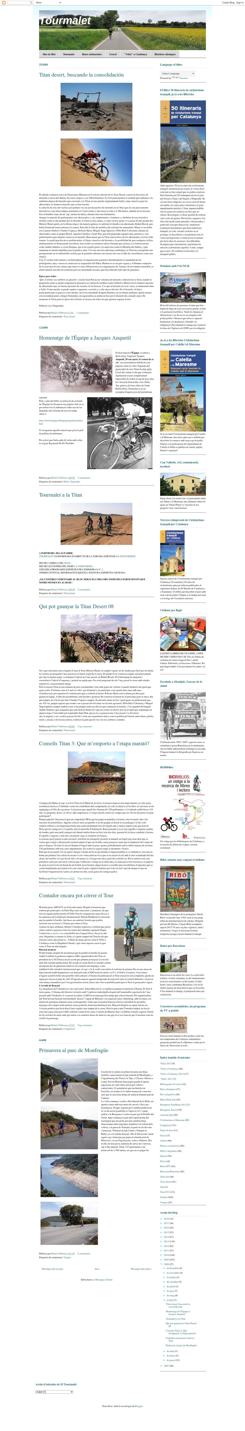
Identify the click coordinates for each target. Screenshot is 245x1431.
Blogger (139, 1406)
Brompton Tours (168, 1109)
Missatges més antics (141, 1268)
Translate (183, 78)
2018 (166, 1218)
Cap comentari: (85, 726)
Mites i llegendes (71, 481)
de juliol (171, 1286)
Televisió (164, 1176)
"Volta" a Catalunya (135, 54)
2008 (166, 1264)
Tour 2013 (165, 1191)
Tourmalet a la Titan (60, 494)
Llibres (163, 1140)
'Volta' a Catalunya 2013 (172, 1073)
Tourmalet (65, 20)
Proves (163, 1161)
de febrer (171, 1355)
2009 (166, 1259)
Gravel (113, 54)
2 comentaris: (83, 312)
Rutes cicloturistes (92, 54)
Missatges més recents (52, 1268)
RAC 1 (99, 569)
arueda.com (58, 933)
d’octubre (171, 1277)
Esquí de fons (166, 1130)
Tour (162, 1186)
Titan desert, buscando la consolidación (81, 74)
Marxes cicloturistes (170, 1145)
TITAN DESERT (127, 556)
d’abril (170, 1300)
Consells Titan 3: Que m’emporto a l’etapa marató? (94, 743)
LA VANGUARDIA (83, 566)
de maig (171, 1295)
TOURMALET (46, 556)
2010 (166, 1255)
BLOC (67, 562)
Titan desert (69, 316)
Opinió (163, 1156)
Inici (97, 1268)
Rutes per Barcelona (170, 1171)
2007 (166, 1365)
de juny (171, 1290)
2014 (166, 1236)
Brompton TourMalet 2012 (173, 1104)
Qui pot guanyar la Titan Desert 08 (76, 606)
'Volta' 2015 (166, 1063)
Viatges (67, 1257)
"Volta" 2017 (166, 1078)
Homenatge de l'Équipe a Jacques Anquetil (85, 337)
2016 (166, 1227)
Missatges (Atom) (103, 1279)
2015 (166, 1232)
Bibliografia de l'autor (170, 1084)
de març (171, 1351)
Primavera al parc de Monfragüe (73, 1050)
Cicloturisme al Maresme (172, 1120)
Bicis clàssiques (168, 1089)
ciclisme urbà (166, 1114)
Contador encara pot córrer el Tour (76, 895)
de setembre (173, 1281)
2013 (166, 1241)
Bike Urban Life (168, 1099)
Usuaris (163, 1197)
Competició (69, 1028)
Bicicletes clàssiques (165, 54)
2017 (166, 1223)
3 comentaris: (84, 589)
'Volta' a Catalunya (169, 1068)
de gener (171, 1360)
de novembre (173, 1272)
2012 (166, 1246)
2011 (166, 1250)
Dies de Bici (49, 54)
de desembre (173, 1268)
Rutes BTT (165, 1166)
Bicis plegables (167, 1094)
